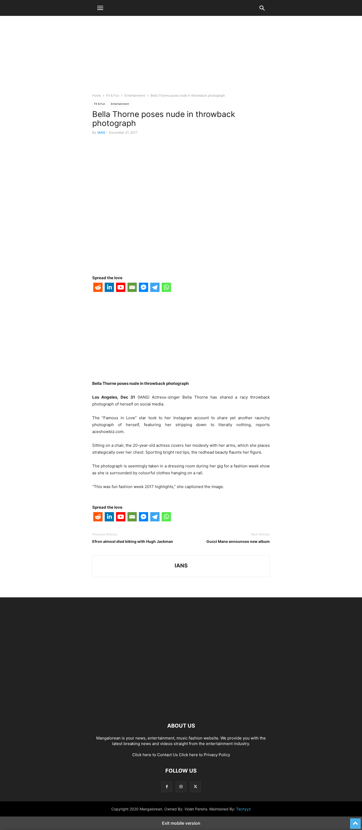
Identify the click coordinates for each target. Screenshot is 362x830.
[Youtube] (121, 288)
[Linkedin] (109, 288)
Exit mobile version (181, 823)
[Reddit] (98, 288)
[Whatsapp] (166, 288)
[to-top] (355, 821)
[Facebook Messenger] (143, 288)
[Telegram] (155, 288)
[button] (100, 8)
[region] (181, 57)
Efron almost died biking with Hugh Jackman (132, 541)
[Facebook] (166, 786)
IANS (101, 132)
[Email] (132, 288)
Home (96, 95)
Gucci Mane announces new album (238, 541)
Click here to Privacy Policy (204, 754)
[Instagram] (181, 786)
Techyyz (243, 809)
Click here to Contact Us (155, 754)
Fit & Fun (112, 95)
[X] (195, 786)
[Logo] (181, 709)
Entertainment (135, 95)
